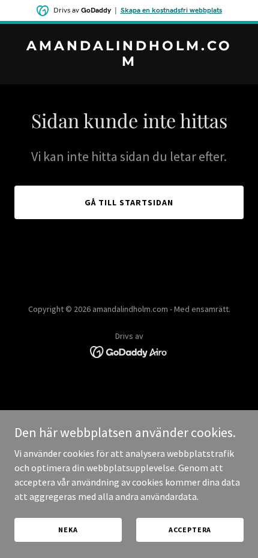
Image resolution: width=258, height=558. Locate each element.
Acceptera (190, 529)
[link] (129, 62)
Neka (67, 529)
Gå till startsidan (129, 202)
